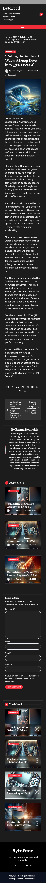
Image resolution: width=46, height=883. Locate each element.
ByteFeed (11, 8)
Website (8, 665)
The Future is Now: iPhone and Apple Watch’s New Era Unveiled (23, 541)
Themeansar (30, 879)
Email (8, 653)
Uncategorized (15, 775)
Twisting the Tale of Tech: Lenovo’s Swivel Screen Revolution (19, 825)
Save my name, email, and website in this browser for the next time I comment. (22, 679)
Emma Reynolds (26, 429)
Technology (10, 52)
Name (8, 642)
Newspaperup (15, 879)
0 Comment (11, 75)
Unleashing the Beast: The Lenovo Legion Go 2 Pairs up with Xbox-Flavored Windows (23, 577)
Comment (10, 609)
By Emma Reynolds (17, 71)
